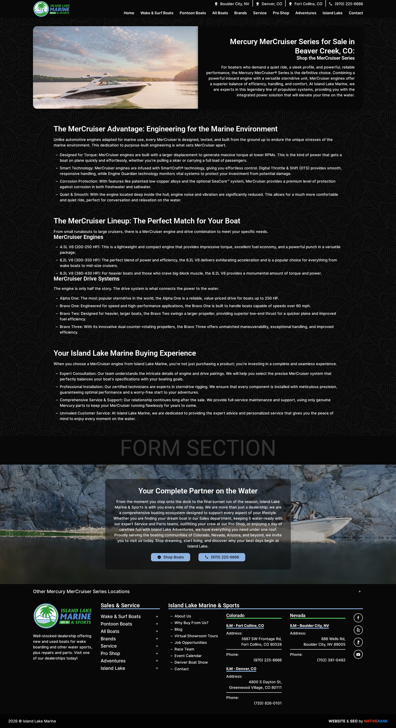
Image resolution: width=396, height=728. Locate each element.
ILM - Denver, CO (241, 669)
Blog (178, 629)
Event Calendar (188, 656)
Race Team (184, 649)
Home (129, 13)
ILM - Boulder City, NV (309, 625)
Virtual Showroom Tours (196, 636)
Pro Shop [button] (281, 13)
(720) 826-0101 (268, 703)
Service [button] (260, 13)
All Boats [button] (220, 13)
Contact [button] (356, 13)
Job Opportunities (190, 642)
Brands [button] (240, 13)
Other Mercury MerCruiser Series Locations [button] (81, 591)
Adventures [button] (305, 13)
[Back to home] (51, 9)
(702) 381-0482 (331, 660)
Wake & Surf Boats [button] (156, 13)
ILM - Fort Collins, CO (245, 625)
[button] (231, 4)
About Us (182, 616)
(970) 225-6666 (267, 660)
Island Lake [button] (333, 13)
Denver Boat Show (191, 662)
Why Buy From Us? (191, 623)
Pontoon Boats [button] (193, 13)
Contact (181, 669)
